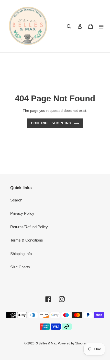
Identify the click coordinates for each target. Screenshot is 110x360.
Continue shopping (51, 123)
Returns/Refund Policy (29, 227)
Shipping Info (21, 253)
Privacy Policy (22, 213)
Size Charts (20, 267)
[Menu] (101, 26)
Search (16, 200)
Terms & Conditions (26, 240)
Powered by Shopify (72, 343)
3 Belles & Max (46, 343)
